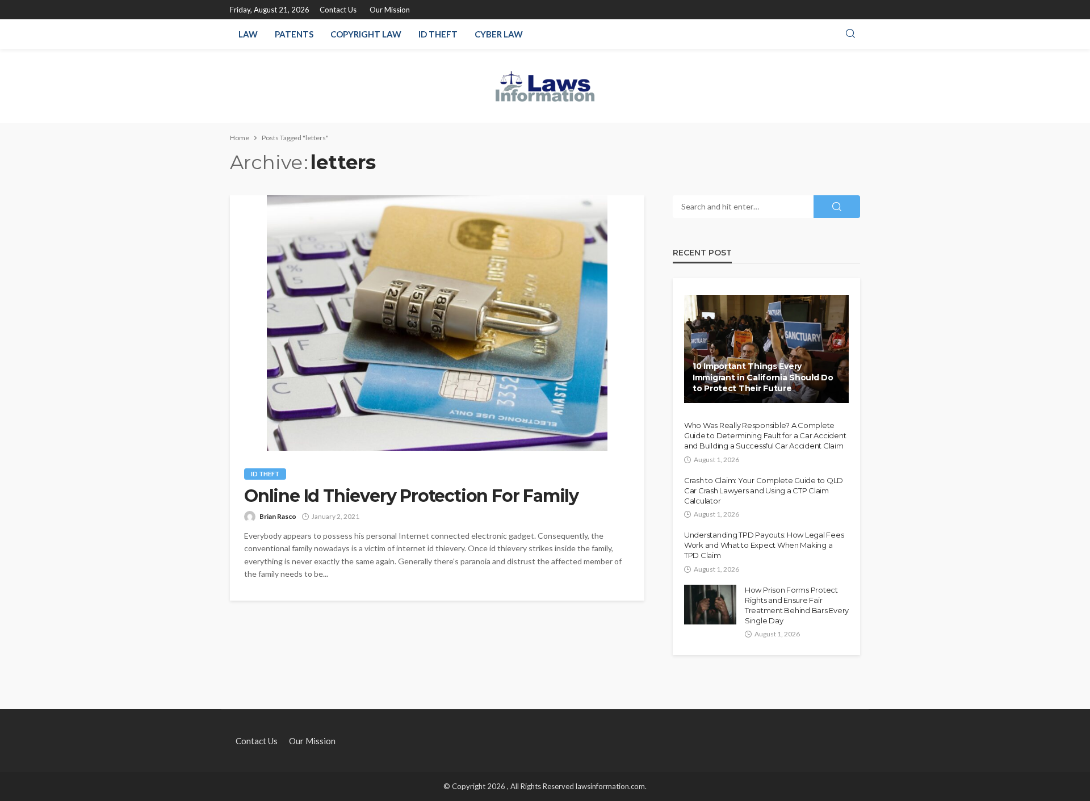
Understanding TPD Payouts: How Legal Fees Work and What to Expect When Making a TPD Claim (764, 545)
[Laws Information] (545, 85)
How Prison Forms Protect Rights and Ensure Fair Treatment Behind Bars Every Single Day (797, 605)
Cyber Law (499, 34)
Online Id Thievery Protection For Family (411, 496)
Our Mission (390, 9)
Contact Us (338, 9)
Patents (294, 34)
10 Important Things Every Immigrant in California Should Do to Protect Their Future (763, 377)
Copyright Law (365, 34)
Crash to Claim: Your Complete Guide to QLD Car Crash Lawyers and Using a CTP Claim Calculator (763, 490)
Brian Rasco (277, 516)
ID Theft (438, 34)
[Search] (850, 34)
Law (248, 34)
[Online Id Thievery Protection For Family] (437, 323)
